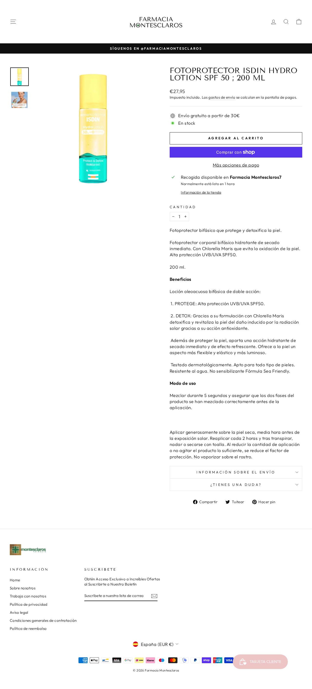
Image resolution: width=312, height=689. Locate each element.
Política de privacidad (29, 604)
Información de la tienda (201, 192)
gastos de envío (221, 97)
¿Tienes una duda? (236, 484)
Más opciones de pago (236, 165)
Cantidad (183, 207)
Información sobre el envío (235, 472)
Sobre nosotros (22, 588)
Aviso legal (19, 612)
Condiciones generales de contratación (43, 620)
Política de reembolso (28, 628)
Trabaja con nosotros (28, 596)
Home (15, 580)
